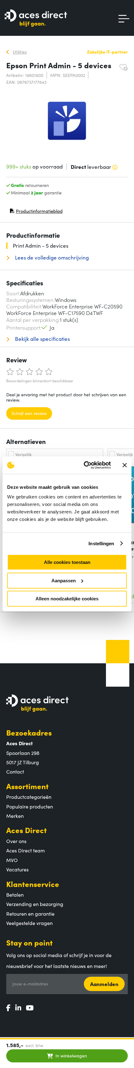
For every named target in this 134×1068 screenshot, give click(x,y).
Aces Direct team (25, 850)
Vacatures (17, 869)
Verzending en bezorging (34, 903)
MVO (12, 859)
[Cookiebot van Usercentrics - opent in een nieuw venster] (84, 465)
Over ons (16, 840)
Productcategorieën (28, 796)
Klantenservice (32, 884)
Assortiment (27, 786)
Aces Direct (26, 830)
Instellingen (101, 543)
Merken (15, 815)
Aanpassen (63, 580)
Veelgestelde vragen (29, 922)
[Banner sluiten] (124, 465)
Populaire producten (29, 806)
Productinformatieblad (36, 212)
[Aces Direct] (36, 18)
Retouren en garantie (30, 913)
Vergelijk (23, 454)
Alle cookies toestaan (67, 562)
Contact (15, 771)
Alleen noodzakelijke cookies (67, 598)
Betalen (15, 894)
